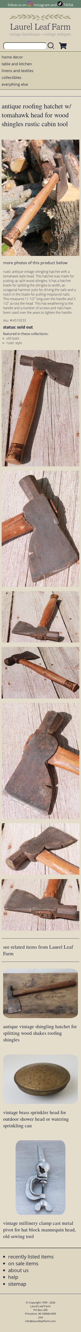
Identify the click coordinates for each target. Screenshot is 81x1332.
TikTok (68, 5)
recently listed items (31, 1256)
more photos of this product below (35, 262)
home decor (12, 57)
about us (18, 1270)
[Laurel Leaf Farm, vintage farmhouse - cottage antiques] (40, 25)
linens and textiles (17, 70)
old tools (12, 338)
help (13, 1277)
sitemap (17, 1283)
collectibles (11, 77)
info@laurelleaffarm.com (40, 1321)
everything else (15, 84)
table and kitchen (17, 63)
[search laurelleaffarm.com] (52, 46)
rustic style (14, 343)
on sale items (23, 1263)
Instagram (42, 5)
